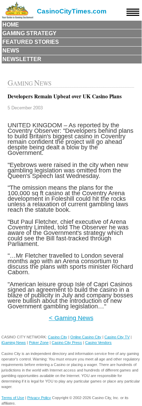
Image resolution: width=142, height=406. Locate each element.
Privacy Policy (39, 398)
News (10, 50)
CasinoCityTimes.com (71, 11)
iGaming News (13, 342)
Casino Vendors (98, 342)
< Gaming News (71, 317)
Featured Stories (30, 42)
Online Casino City (85, 337)
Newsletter (21, 59)
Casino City (57, 337)
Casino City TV (117, 337)
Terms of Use (12, 398)
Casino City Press (67, 342)
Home (10, 25)
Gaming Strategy (29, 33)
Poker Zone (39, 342)
